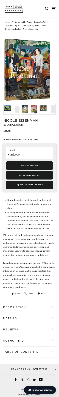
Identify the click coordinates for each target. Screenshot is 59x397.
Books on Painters (42, 22)
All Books (16, 22)
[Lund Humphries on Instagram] (28, 379)
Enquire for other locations (29, 185)
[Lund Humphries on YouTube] (41, 379)
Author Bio (13, 340)
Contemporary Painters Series (35, 25)
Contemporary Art (12, 25)
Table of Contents (21, 351)
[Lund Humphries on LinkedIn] (34, 379)
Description (14, 307)
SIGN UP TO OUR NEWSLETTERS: (29, 369)
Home (7, 22)
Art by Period (27, 22)
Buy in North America (29, 175)
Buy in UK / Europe (29, 165)
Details (10, 318)
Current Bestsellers (13, 29)
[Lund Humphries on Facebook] (15, 379)
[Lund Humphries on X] (22, 379)
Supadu (38, 394)
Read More (20, 287)
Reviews (10, 329)
